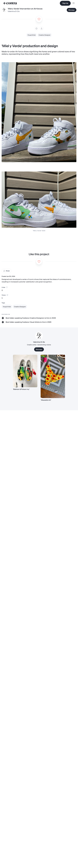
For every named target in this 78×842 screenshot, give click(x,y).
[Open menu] (73, 3)
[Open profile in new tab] (4, 10)
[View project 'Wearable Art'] (53, 376)
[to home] (10, 3)
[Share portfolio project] (42, 28)
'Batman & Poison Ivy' (21, 389)
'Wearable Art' (46, 400)
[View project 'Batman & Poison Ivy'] (25, 371)
